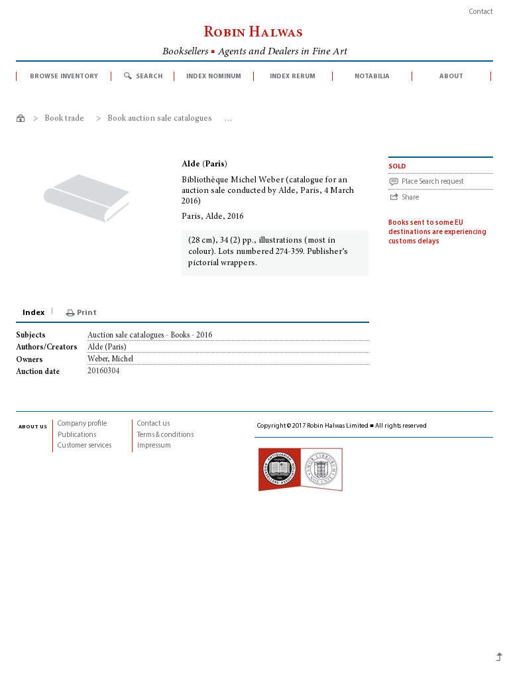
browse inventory (64, 76)
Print (87, 313)
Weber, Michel (110, 359)
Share (410, 198)
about (451, 76)
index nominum (213, 76)
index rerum (292, 76)
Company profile (82, 424)
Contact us (153, 424)
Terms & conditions (165, 435)
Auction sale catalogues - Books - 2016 (149, 336)
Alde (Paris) (107, 347)
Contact (481, 12)
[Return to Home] (23, 120)
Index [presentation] (33, 313)
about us (33, 426)
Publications (77, 435)
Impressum (154, 446)
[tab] (34, 313)
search (149, 76)
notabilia (372, 76)
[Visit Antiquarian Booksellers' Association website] (300, 469)
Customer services (84, 446)
